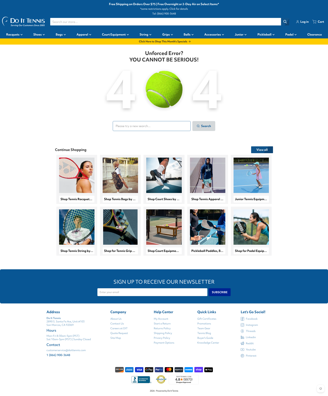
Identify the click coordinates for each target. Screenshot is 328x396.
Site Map (115, 338)
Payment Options (164, 342)
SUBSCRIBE (220, 292)
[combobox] (169, 21)
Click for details (178, 9)
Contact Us (117, 323)
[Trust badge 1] (141, 379)
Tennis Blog (204, 333)
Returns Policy (162, 328)
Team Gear (203, 328)
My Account (161, 319)
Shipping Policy (163, 333)
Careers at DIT (119, 328)
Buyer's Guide (205, 338)
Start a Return (162, 323)
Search (206, 126)
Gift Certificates (206, 319)
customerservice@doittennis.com (66, 350)
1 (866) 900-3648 (58, 355)
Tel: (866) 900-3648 (164, 13)
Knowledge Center (208, 342)
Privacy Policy (162, 338)
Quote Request (119, 333)
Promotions (204, 323)
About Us (115, 319)
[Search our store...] (285, 21)
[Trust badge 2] (161, 379)
